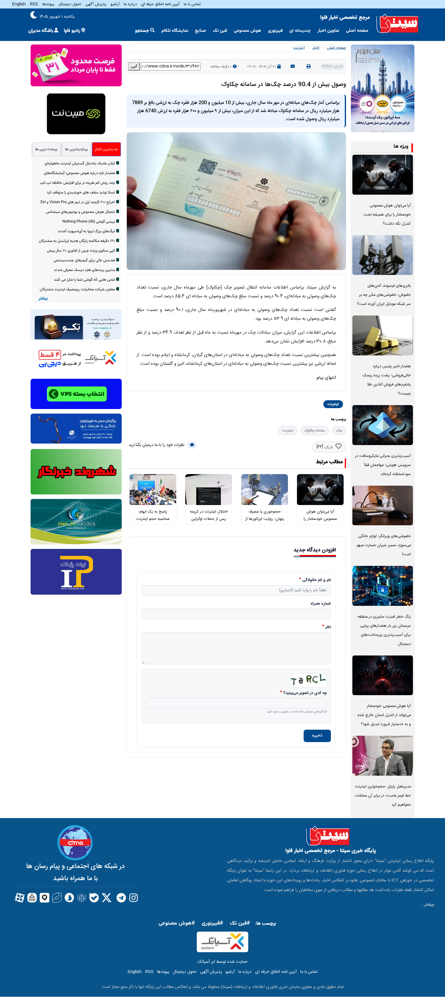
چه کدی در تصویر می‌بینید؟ (305, 693)
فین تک (220, 30)
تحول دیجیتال (69, 4)
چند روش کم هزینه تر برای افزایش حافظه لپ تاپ (77, 183)
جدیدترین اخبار (106, 149)
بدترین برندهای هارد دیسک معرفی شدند (84, 270)
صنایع (200, 30)
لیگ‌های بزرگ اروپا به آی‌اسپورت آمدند (86, 231)
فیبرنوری (275, 30)
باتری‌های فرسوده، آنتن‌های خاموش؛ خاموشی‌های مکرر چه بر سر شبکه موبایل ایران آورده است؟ (384, 295)
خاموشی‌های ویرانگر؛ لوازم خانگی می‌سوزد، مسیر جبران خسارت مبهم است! (384, 545)
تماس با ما (192, 4)
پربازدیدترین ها (76, 149)
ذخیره (317, 735)
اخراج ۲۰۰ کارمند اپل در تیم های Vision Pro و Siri (77, 202)
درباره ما (130, 4)
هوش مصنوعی (247, 30)
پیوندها (48, 4)
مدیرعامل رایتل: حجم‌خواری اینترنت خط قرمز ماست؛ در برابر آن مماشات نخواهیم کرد (383, 796)
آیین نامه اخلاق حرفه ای (160, 4)
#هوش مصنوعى (177, 923)
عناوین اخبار (328, 30)
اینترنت (299, 48)
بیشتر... (427, 904)
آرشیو (115, 4)
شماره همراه (321, 604)
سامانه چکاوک (315, 431)
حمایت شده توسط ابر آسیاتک (222, 962)
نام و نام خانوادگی (316, 580)
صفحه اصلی (357, 30)
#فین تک (240, 923)
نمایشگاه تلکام (174, 30)
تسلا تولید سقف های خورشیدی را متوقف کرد (81, 193)
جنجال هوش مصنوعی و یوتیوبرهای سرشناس (80, 212)
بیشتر (43, 298)
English (19, 4)
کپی (134, 66)
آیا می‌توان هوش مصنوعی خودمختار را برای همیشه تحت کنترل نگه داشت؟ (387, 215)
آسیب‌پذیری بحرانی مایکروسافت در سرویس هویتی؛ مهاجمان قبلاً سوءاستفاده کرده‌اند (383, 465)
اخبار (315, 48)
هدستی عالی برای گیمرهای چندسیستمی (84, 260)
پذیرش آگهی (95, 4)
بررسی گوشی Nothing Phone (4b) (88, 222)
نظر (328, 627)
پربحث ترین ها (46, 149)
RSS (34, 4)
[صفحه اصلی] (397, 23)
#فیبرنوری (212, 923)
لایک (328, 447)
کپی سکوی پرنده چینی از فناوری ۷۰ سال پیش (81, 251)
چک (339, 431)
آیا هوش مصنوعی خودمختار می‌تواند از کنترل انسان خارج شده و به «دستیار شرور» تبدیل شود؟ (384, 715)
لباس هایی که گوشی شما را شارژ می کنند (84, 280)
